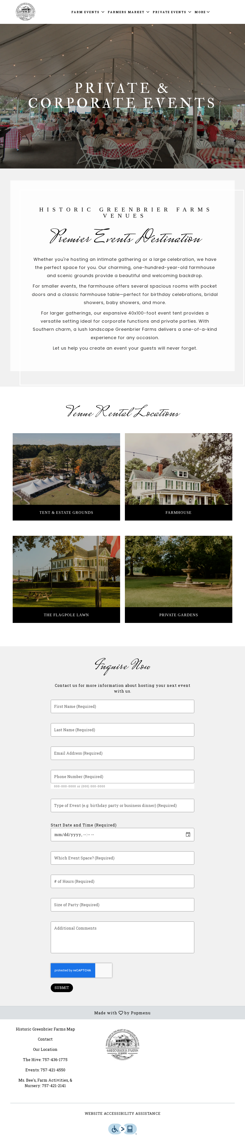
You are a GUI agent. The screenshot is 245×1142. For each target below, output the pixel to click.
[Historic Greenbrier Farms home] (25, 12)
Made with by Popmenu (77, 1013)
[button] (88, 12)
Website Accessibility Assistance (123, 1113)
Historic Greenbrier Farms (122, 1044)
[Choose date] (188, 834)
